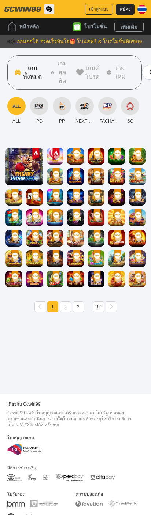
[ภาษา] (142, 9)
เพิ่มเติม (129, 27)
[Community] (49, 9)
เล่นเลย (24, 173)
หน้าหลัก (29, 26)
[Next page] (111, 306)
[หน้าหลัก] (22, 9)
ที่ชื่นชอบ (24, 156)
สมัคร (125, 9)
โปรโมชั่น (95, 26)
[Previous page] (39, 306)
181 (98, 306)
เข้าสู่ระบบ (99, 9)
